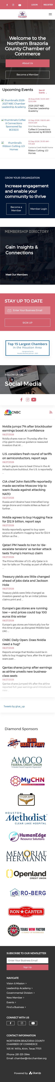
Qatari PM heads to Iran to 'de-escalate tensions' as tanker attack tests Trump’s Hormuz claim (26, 549)
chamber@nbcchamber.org (30, 1058)
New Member (14, 997)
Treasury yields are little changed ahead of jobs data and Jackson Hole (26, 581)
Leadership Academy (19, 988)
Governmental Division (20, 993)
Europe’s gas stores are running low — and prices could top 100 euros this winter (24, 612)
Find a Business (15, 1007)
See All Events (42, 91)
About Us (27, 63)
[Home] (22, 14)
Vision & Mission (16, 983)
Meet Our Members (17, 274)
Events (10, 1002)
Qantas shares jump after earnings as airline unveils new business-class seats (27, 671)
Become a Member (27, 74)
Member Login (38, 209)
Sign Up (27, 322)
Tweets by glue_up (14, 706)
